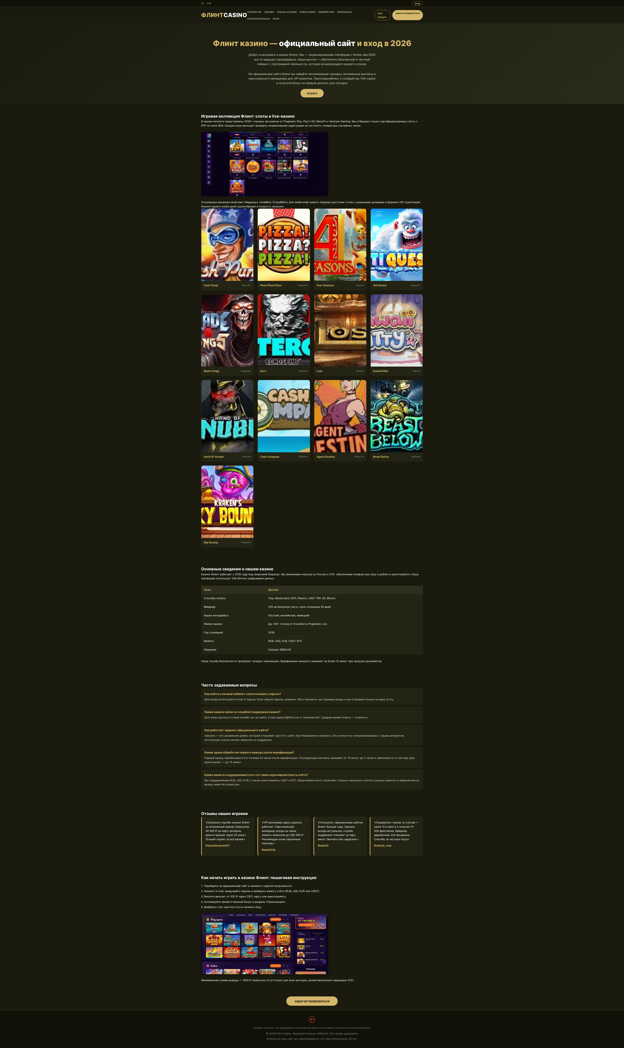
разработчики (326, 11)
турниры (269, 11)
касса (276, 18)
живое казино (307, 11)
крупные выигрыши (258, 18)
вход (417, 3)
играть (312, 93)
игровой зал (254, 11)
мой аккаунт (382, 15)
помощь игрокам (287, 11)
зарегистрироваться (407, 13)
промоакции (344, 11)
